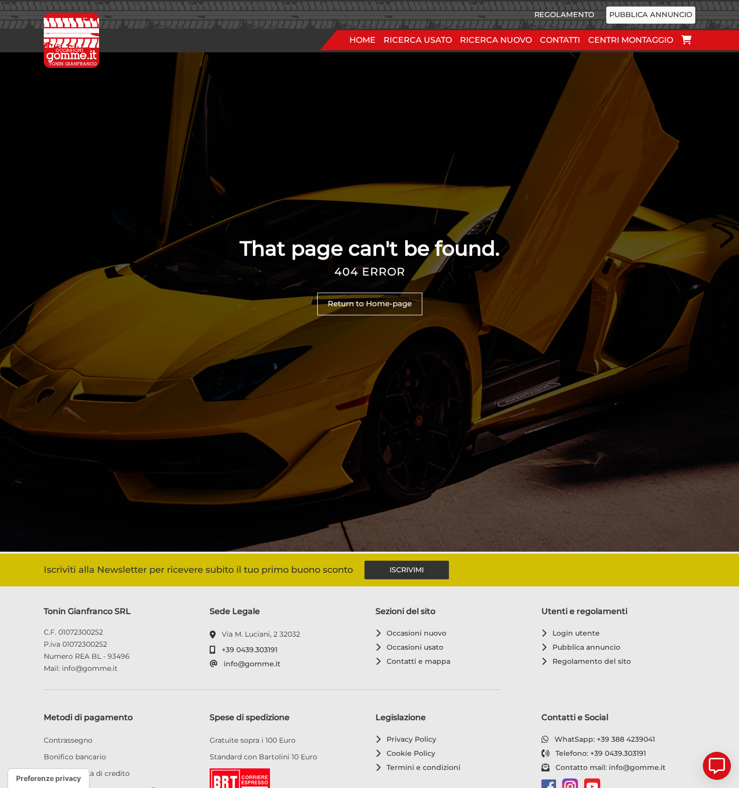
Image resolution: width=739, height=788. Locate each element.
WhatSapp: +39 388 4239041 (603, 739)
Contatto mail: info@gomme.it (609, 767)
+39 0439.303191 (248, 649)
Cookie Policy (409, 753)
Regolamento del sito (590, 661)
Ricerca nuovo (496, 40)
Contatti (560, 40)
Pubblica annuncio (650, 14)
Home (362, 40)
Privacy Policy (409, 739)
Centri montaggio (630, 40)
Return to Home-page (370, 303)
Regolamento (564, 14)
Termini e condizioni (421, 767)
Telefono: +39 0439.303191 (599, 753)
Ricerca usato (418, 40)
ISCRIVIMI (407, 569)
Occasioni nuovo (414, 633)
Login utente (574, 633)
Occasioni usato (413, 647)
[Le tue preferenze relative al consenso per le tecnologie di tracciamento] (48, 778)
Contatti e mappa (416, 661)
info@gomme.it (250, 663)
